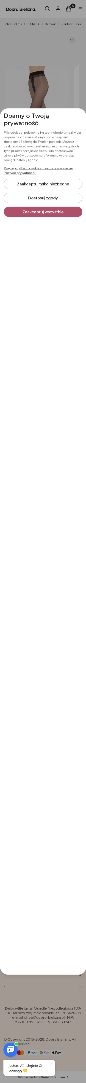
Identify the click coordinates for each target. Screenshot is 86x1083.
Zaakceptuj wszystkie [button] (43, 211)
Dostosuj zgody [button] (43, 197)
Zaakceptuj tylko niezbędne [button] (43, 183)
